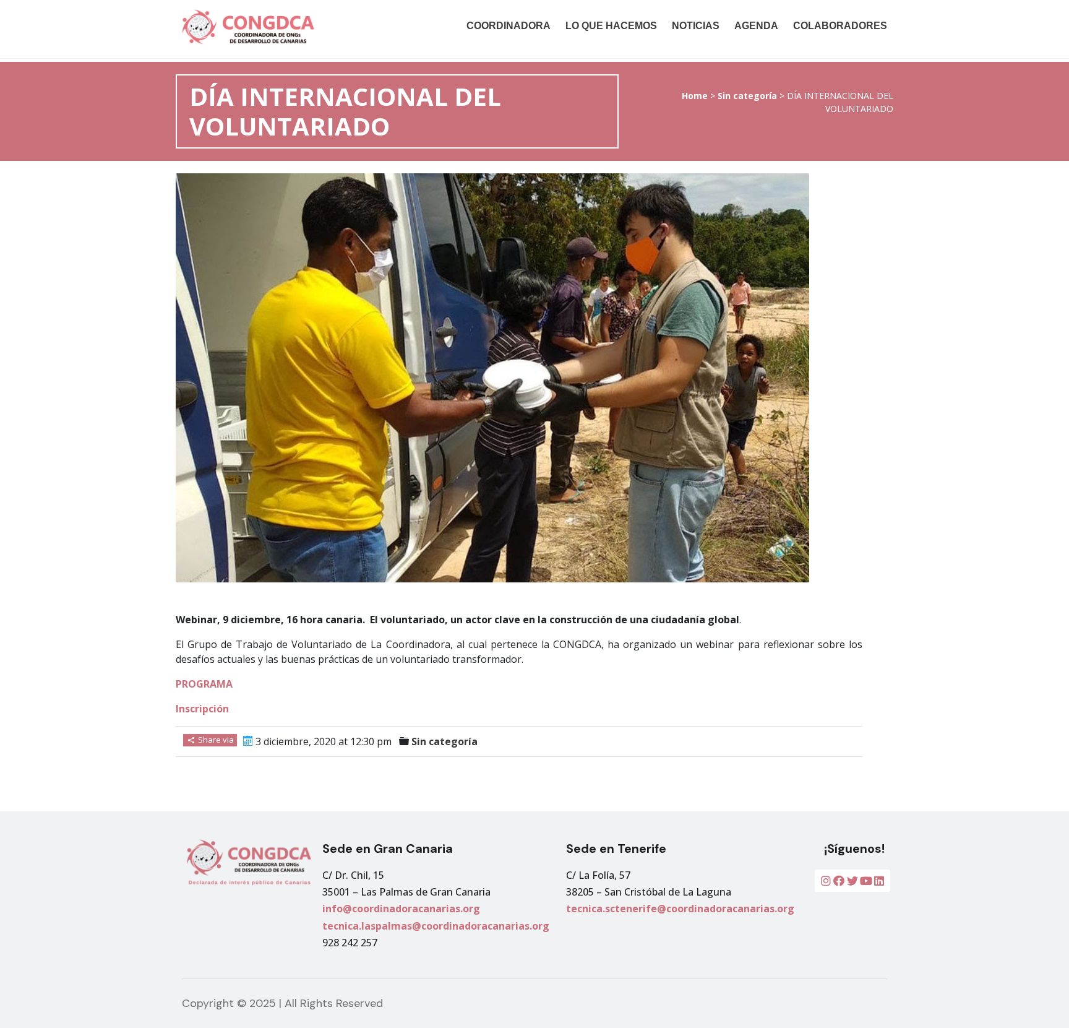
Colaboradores (840, 25)
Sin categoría (747, 96)
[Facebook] (839, 881)
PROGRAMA (204, 684)
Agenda (756, 25)
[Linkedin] (879, 881)
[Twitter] (852, 881)
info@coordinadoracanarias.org (401, 908)
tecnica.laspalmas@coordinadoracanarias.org (435, 926)
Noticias (695, 25)
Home (695, 96)
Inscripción (202, 708)
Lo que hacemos (611, 25)
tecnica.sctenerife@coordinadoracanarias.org (680, 908)
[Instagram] (826, 881)
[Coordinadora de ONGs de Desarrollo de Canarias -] (283, 26)
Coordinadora (508, 25)
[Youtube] (866, 881)
